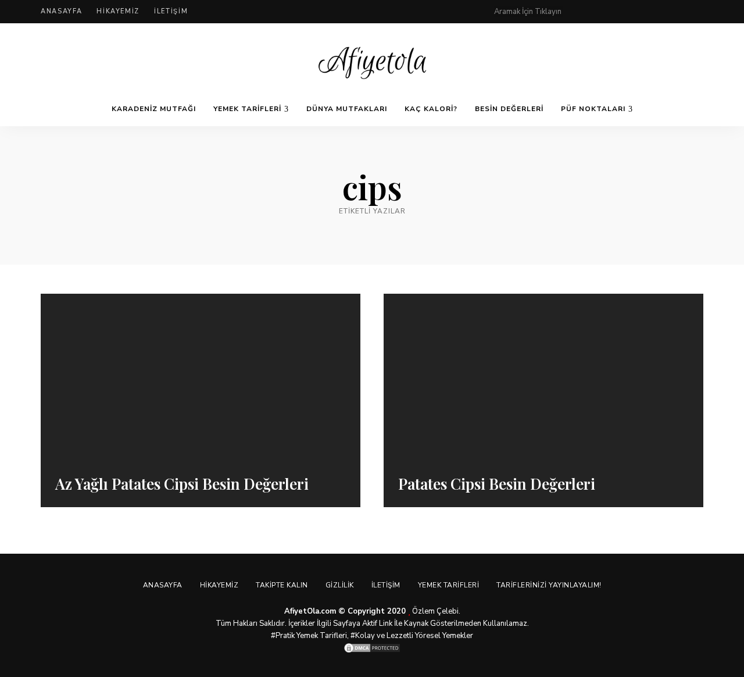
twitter (629, 11)
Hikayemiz (118, 11)
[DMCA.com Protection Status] (372, 648)
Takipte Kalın (282, 585)
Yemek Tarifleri (247, 108)
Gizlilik (340, 585)
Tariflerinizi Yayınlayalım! (549, 585)
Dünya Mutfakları (346, 108)
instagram (652, 11)
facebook (605, 11)
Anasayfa (61, 11)
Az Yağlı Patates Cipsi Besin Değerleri (182, 483)
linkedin (698, 11)
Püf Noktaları (593, 108)
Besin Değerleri (509, 108)
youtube (675, 11)
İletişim (171, 11)
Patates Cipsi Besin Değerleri (496, 483)
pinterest (582, 11)
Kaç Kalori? (431, 108)
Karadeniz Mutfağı (154, 108)
